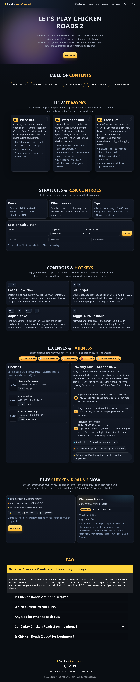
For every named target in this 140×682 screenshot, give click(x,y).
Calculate (126, 233)
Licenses (116, 3)
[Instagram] (70, 666)
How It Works (19, 84)
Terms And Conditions (68, 671)
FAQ (133, 3)
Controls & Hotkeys (98, 3)
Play (125, 3)
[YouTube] (74, 666)
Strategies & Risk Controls (45, 84)
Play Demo (70, 55)
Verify (22, 389)
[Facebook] (65, 666)
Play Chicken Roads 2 (124, 84)
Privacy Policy (86, 671)
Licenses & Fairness (99, 84)
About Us (52, 671)
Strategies (80, 3)
